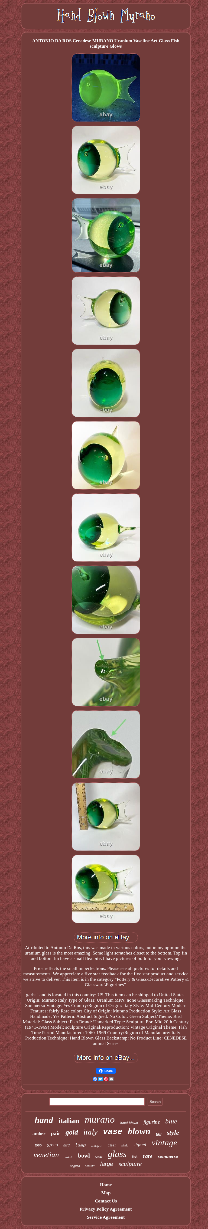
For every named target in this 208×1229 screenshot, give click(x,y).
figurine (152, 1122)
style (173, 1132)
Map (105, 1192)
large (106, 1164)
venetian (46, 1155)
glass (117, 1154)
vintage (164, 1142)
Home (106, 1184)
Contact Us (106, 1201)
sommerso (168, 1156)
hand (44, 1120)
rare (147, 1156)
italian (68, 1120)
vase (112, 1131)
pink (124, 1145)
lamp (80, 1145)
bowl (84, 1155)
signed (140, 1144)
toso (38, 1145)
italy (90, 1131)
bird (66, 1145)
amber (39, 1133)
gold (72, 1132)
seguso (75, 1166)
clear (112, 1145)
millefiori (96, 1146)
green (52, 1144)
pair (55, 1133)
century (90, 1165)
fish (135, 1157)
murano (100, 1119)
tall (158, 1134)
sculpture (130, 1164)
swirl (68, 1157)
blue (171, 1121)
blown (139, 1131)
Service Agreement (106, 1217)
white (98, 1157)
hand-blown (129, 1123)
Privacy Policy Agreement (106, 1209)
